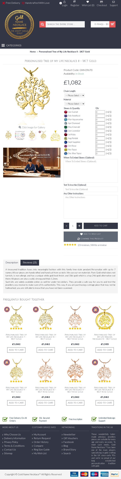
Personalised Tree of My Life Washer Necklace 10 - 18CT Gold (105, 337)
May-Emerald (74, 127)
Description (12, 262)
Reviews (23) (30, 262)
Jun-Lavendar (74, 130)
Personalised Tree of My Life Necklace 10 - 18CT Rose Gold (45, 390)
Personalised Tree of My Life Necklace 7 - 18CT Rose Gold (75, 337)
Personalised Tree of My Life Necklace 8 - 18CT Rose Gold (104, 390)
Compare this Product (92, 239)
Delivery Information (15, 438)
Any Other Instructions (74, 193)
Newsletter (69, 434)
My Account (40, 434)
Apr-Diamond (74, 123)
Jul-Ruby (72, 134)
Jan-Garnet (73, 112)
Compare (38, 445)
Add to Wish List (92, 234)
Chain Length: (70, 91)
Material (67, 99)
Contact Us (10, 449)
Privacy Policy (11, 442)
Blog (65, 445)
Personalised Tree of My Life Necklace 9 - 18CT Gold (16, 390)
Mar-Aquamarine (75, 119)
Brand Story (69, 449)
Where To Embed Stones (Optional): (79, 157)
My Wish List (40, 453)
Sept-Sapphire (74, 142)
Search (67, 453)
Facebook (68, 442)
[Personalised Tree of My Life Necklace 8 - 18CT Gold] (31, 96)
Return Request (42, 438)
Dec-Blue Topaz (74, 153)
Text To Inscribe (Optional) (75, 185)
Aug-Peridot (73, 138)
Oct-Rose (72, 146)
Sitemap (8, 453)
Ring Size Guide (42, 449)
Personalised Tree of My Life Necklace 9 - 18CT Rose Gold (75, 390)
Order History (41, 442)
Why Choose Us (12, 434)
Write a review (99, 245)
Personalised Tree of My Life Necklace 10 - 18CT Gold (45, 337)
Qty (97, 108)
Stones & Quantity (72, 108)
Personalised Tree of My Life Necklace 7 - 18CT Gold (16, 337)
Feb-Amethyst (74, 115)
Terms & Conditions (14, 445)
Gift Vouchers (70, 438)
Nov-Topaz (72, 149)
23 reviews (83, 245)
